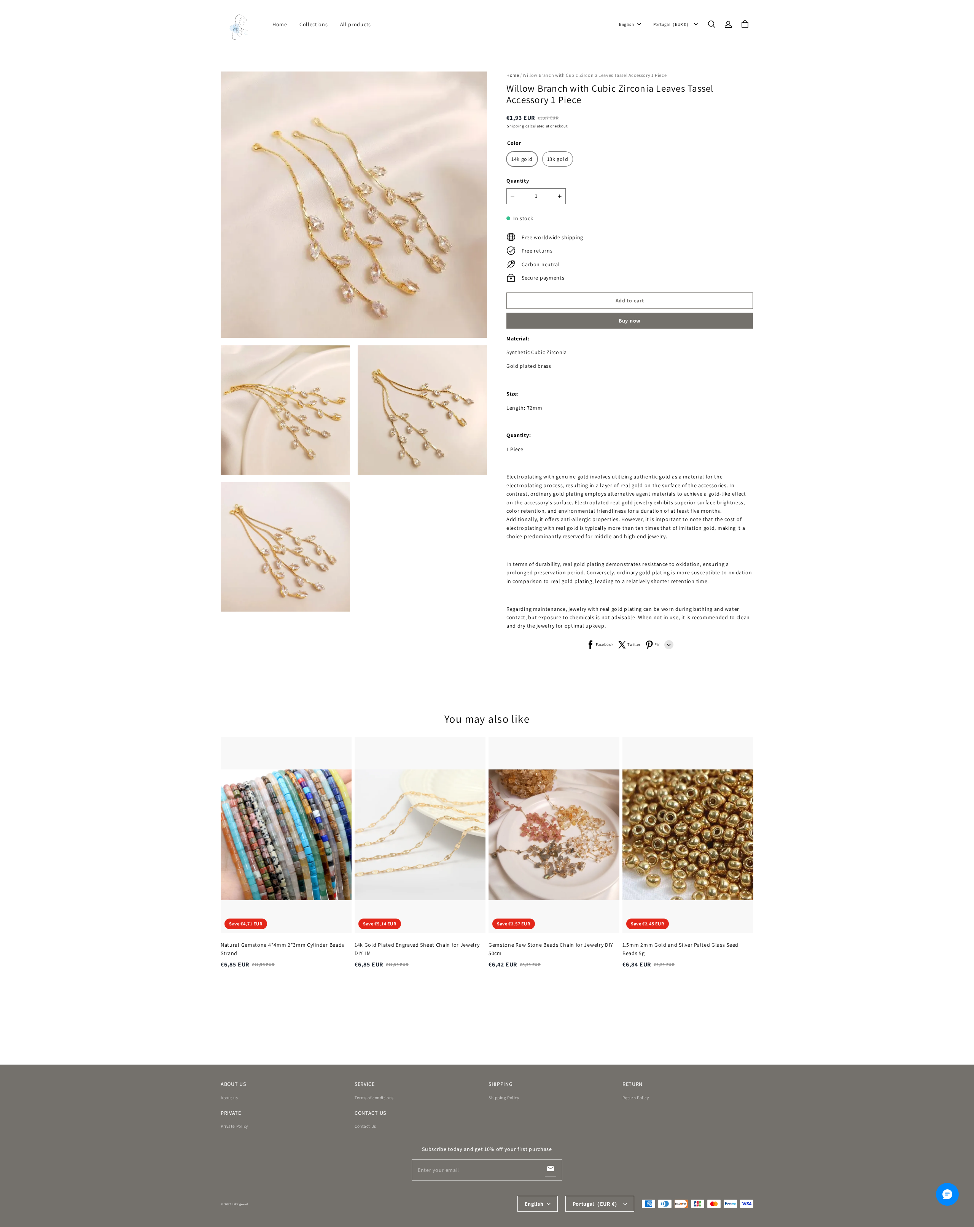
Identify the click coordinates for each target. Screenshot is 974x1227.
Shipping (515, 126)
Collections (313, 24)
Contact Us (365, 1126)
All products (355, 24)
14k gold (522, 159)
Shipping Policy (504, 1097)
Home (279, 24)
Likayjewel (240, 1204)
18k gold (557, 159)
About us (229, 1097)
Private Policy (234, 1126)
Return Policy (635, 1097)
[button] (711, 24)
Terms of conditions (374, 1097)
